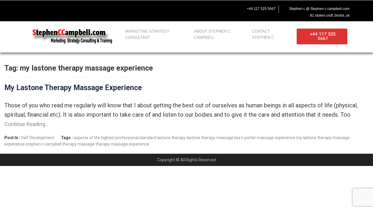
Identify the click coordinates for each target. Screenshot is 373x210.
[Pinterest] (77, 8)
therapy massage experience (122, 144)
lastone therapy (171, 137)
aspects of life (87, 137)
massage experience (276, 137)
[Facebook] (28, 8)
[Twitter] (40, 8)
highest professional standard (128, 137)
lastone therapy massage (209, 137)
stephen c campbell (43, 144)
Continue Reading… (26, 124)
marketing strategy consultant (147, 34)
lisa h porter (245, 137)
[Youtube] (52, 8)
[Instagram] (64, 8)
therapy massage (78, 144)
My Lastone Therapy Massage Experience (73, 87)
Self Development (37, 137)
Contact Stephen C (263, 34)
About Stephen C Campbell (212, 34)
